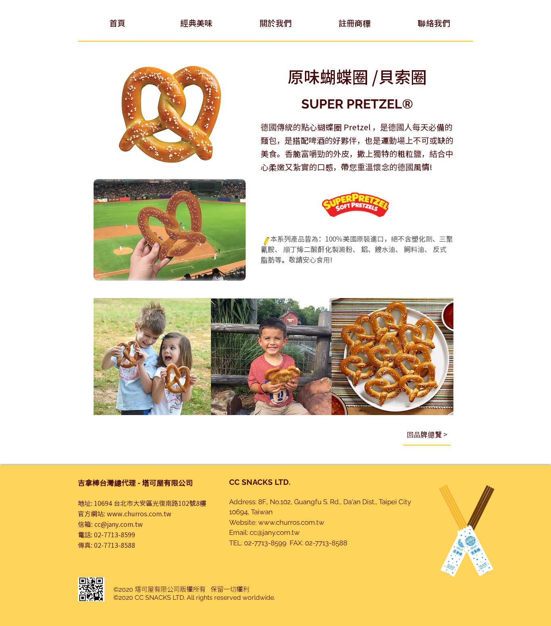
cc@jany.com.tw (118, 524)
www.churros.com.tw (139, 513)
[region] (426, 439)
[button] (196, 22)
